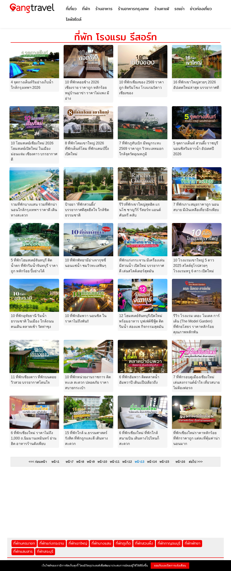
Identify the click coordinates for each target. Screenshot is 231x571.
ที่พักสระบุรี (45, 551)
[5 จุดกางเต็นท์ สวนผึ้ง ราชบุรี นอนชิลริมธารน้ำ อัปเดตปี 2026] (197, 122)
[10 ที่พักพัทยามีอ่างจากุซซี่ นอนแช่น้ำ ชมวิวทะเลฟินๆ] (88, 239)
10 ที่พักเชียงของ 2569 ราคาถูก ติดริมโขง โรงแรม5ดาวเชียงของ (141, 87)
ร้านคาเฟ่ (161, 8)
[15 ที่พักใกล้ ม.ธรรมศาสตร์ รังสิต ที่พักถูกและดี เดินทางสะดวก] (88, 412)
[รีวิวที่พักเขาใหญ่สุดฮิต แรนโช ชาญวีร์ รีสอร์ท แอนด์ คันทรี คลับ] (142, 184)
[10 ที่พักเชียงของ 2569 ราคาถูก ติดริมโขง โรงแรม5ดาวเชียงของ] (142, 61)
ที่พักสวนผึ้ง (144, 543)
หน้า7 (70, 461)
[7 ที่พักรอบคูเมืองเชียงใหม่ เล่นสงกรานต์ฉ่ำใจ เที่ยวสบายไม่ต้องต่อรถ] (197, 356)
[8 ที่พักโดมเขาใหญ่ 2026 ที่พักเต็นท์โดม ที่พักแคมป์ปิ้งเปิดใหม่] (88, 122)
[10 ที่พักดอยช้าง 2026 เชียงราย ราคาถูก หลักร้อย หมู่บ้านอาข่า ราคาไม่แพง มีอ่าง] (88, 61)
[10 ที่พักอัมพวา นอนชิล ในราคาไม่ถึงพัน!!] (88, 295)
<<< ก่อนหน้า (38, 461)
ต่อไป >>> (196, 461)
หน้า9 (91, 461)
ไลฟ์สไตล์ (73, 19)
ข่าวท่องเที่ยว (201, 8)
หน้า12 (127, 461)
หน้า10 (102, 461)
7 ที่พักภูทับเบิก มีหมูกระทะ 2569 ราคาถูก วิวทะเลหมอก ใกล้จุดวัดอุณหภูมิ (141, 148)
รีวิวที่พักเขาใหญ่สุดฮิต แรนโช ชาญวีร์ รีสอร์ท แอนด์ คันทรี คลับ (140, 209)
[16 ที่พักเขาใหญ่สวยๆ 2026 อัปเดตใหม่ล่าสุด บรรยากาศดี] (197, 61)
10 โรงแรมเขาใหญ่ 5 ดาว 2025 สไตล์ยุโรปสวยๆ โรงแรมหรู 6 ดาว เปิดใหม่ (193, 265)
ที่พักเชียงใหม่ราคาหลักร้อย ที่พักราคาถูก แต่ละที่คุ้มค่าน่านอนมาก (196, 438)
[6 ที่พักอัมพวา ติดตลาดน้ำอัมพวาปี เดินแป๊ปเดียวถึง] (142, 356)
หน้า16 (180, 461)
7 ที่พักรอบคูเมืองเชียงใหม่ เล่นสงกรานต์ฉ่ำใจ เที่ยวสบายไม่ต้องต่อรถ (196, 382)
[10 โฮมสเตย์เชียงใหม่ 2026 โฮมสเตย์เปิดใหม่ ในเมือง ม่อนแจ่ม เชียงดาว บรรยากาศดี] (34, 122)
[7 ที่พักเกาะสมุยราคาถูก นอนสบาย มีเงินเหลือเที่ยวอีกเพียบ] (197, 184)
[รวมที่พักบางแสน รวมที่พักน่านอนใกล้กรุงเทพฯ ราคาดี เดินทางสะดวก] (34, 184)
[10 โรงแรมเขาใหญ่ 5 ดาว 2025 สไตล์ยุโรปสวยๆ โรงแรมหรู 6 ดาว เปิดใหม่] (197, 239)
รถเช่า (179, 8)
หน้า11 (115, 461)
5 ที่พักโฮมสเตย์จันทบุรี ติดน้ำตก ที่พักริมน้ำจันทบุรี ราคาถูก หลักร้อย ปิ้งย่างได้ (34, 265)
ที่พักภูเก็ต (123, 543)
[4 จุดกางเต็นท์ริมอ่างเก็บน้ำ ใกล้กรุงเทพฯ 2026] (34, 61)
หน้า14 (152, 461)
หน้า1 (55, 461)
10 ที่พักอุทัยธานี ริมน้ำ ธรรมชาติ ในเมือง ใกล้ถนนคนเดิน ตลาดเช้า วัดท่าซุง (32, 321)
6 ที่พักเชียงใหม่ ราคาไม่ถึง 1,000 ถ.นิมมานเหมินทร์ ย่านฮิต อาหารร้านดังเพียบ (33, 438)
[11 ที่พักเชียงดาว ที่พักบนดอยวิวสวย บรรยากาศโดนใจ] (34, 356)
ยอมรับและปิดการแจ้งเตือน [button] (170, 565)
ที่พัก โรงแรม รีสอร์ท (115, 36)
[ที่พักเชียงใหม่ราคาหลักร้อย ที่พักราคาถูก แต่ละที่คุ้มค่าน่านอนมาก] (197, 412)
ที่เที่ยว (71, 8)
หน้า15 (164, 461)
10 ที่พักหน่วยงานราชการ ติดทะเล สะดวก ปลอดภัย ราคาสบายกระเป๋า (88, 382)
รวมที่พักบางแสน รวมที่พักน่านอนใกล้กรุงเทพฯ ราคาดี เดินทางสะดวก (34, 209)
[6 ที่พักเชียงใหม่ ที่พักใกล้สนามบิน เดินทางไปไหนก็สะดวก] (142, 412)
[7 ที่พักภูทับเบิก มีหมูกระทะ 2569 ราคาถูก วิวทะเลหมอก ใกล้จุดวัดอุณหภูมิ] (142, 122)
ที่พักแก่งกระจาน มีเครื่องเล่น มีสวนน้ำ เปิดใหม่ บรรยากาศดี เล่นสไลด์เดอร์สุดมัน (141, 265)
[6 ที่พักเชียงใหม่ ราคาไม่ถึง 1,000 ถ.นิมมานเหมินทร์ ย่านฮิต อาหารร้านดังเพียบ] (34, 412)
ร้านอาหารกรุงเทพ (133, 8)
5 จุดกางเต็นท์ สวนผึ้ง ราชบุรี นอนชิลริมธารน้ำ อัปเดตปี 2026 (195, 148)
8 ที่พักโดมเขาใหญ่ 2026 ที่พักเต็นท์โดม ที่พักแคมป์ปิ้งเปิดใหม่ (87, 148)
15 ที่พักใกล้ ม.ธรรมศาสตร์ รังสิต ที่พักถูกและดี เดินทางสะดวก (86, 438)
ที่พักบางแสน (101, 543)
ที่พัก (86, 8)
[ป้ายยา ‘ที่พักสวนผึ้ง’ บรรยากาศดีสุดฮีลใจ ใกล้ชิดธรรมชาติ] (88, 184)
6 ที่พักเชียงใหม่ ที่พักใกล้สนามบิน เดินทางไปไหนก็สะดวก (139, 438)
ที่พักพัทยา (192, 543)
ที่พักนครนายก (24, 543)
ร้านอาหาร (104, 8)
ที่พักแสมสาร (22, 551)
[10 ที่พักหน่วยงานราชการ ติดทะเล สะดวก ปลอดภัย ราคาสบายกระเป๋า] (88, 356)
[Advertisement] (115, 500)
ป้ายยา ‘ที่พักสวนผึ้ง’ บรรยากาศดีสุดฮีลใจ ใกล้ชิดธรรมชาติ (87, 209)
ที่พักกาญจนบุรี (169, 543)
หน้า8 (80, 461)
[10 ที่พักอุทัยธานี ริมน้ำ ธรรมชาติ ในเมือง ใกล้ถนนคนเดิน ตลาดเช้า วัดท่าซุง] (34, 295)
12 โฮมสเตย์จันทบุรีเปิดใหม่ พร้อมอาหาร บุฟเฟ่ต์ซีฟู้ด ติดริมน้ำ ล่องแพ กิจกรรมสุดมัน (141, 321)
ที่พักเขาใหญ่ (78, 543)
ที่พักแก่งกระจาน (51, 543)
